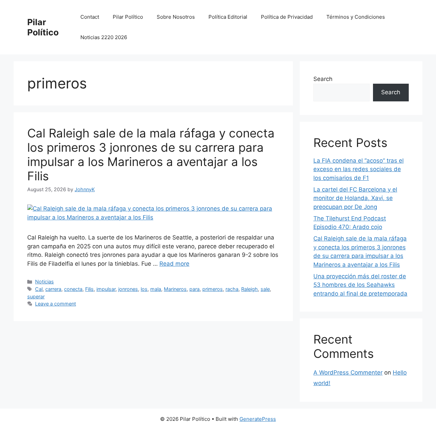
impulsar (105, 289)
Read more (174, 263)
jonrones (128, 289)
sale (265, 289)
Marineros (175, 289)
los (144, 289)
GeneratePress (257, 419)
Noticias (44, 281)
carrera (53, 289)
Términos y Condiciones (355, 17)
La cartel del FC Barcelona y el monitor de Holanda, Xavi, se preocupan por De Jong (355, 198)
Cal (39, 289)
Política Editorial (227, 17)
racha (231, 289)
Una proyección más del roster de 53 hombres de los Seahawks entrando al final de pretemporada (360, 285)
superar (36, 296)
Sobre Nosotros (176, 17)
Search (322, 79)
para (194, 289)
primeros (212, 289)
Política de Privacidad (287, 17)
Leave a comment (55, 304)
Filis (89, 289)
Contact (89, 17)
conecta (73, 289)
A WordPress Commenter (348, 372)
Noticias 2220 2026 (103, 37)
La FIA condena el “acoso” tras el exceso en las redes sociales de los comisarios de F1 (358, 169)
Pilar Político (43, 27)
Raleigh (249, 289)
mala (155, 289)
